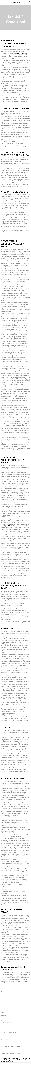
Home (9, 13)
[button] (28, 2)
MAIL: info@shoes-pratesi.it (8, 1040)
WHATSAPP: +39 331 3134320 (9, 1033)
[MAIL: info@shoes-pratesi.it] (1, 1036)
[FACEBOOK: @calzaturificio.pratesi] (1, 1043)
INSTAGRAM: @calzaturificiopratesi (10, 1053)
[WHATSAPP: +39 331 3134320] (1, 1030)
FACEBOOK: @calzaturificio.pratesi (10, 1046)
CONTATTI (9, 526)
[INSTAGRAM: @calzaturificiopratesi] (1, 1050)
